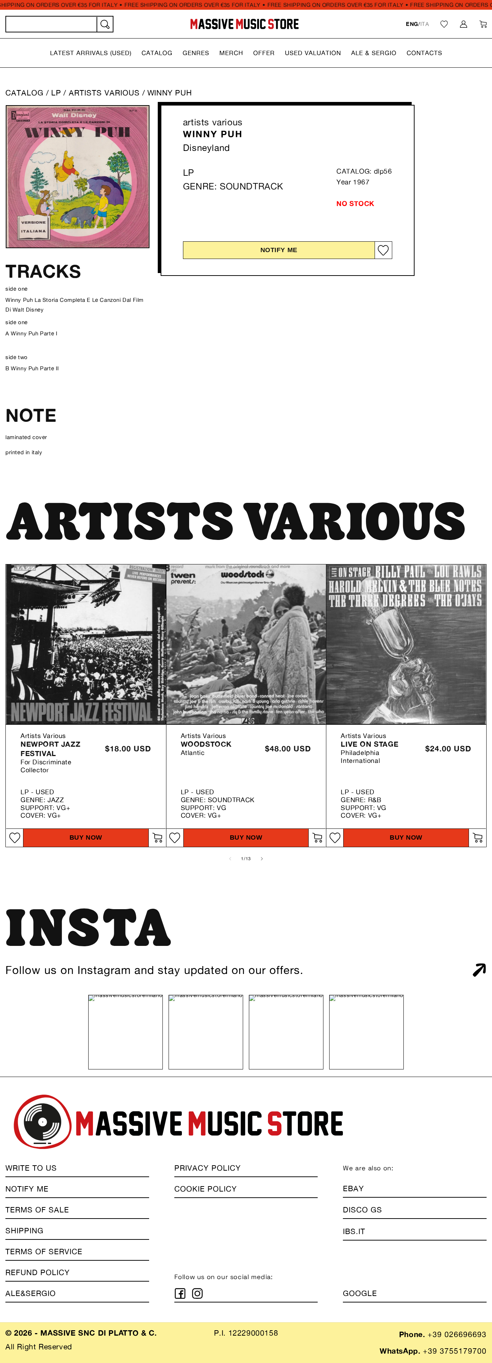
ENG (412, 24)
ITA (424, 24)
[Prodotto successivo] (262, 859)
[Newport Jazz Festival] (86, 644)
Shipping (24, 1230)
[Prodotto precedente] (230, 859)
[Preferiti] (444, 24)
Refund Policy (37, 1272)
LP (56, 92)
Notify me (279, 250)
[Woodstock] (246, 644)
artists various (213, 122)
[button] (91, 53)
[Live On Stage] (406, 644)
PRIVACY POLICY (207, 1167)
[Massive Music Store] (244, 24)
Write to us (31, 1167)
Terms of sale (37, 1209)
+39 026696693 (457, 1334)
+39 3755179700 (455, 1350)
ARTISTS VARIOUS (105, 92)
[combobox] (59, 24)
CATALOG (24, 92)
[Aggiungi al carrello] (157, 838)
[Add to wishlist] (383, 250)
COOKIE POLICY (205, 1188)
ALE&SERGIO (30, 1293)
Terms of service (43, 1251)
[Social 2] (197, 1293)
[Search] (104, 24)
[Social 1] (180, 1293)
